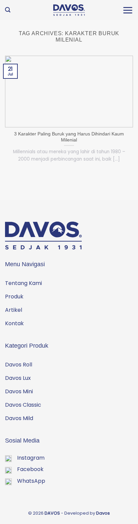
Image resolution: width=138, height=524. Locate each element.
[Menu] (127, 10)
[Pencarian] (7, 9)
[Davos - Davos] (69, 10)
